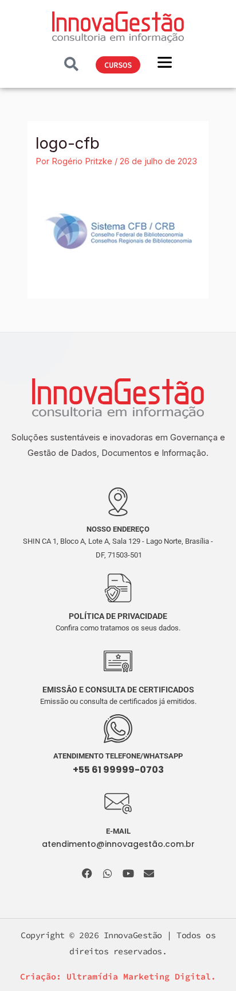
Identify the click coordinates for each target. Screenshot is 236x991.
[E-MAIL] (118, 803)
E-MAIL (118, 831)
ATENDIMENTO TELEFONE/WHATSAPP (118, 756)
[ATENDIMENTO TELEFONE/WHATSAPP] (118, 728)
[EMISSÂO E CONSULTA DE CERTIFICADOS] (118, 661)
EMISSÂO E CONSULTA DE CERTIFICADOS (118, 689)
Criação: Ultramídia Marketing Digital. (118, 976)
